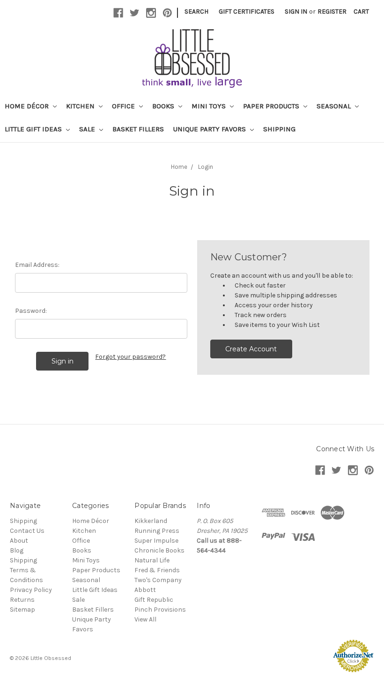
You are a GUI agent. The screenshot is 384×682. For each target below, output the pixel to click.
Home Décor (28, 106)
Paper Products (272, 106)
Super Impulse (156, 541)
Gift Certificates (246, 11)
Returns (22, 600)
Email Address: (37, 265)
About (19, 541)
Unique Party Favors (210, 129)
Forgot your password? (130, 357)
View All (145, 619)
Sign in (296, 11)
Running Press (156, 531)
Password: (31, 311)
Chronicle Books (159, 550)
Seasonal (335, 106)
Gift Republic (153, 600)
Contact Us (27, 531)
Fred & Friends (157, 570)
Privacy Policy (31, 590)
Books (164, 106)
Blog (16, 550)
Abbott (145, 590)
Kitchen (81, 106)
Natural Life (152, 560)
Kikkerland (150, 521)
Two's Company (158, 580)
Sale (88, 129)
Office (124, 106)
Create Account (251, 349)
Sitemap (22, 610)
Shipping (279, 129)
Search (196, 11)
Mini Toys (210, 106)
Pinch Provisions (160, 610)
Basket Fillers (138, 129)
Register (332, 11)
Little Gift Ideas (34, 129)
